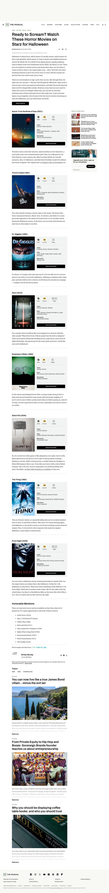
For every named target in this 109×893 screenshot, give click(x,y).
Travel (92, 24)
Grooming (49, 24)
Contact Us (57, 879)
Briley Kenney (16, 49)
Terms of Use (47, 885)
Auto (97, 24)
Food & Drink (58, 24)
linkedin (64, 655)
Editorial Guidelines (85, 879)
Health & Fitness (75, 24)
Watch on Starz (51, 143)
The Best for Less (27, 671)
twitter (66, 655)
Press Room (63, 885)
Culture (66, 24)
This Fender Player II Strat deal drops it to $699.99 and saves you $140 (88, 129)
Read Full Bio (28, 663)
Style (43, 24)
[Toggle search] (105, 24)
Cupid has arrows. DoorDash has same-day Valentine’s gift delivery (89, 116)
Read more (15, 734)
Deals (13, 671)
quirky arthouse (58, 62)
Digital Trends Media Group (9, 885)
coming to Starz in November (51, 162)
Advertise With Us (33, 881)
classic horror (45, 62)
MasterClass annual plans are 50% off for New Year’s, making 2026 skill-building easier (88, 137)
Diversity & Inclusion (37, 885)
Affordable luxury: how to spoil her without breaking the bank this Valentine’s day (89, 123)
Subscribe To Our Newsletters (10, 879)
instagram (61, 655)
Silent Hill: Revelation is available (38, 469)
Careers (20, 885)
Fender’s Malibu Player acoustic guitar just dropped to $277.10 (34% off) (88, 143)
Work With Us (27, 885)
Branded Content (59, 881)
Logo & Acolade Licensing (9, 881)
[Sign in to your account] (103, 24)
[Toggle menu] (3, 24)
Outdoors (85, 24)
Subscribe (91, 166)
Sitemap (70, 885)
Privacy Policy (76, 170)
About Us (31, 879)
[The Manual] (14, 24)
